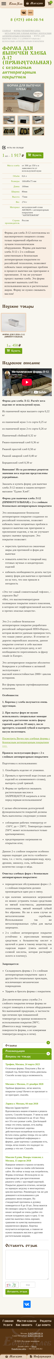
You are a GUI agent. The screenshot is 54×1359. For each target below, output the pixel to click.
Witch (34, 1346)
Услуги (7, 1324)
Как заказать (24, 1324)
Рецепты (45, 1320)
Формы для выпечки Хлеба (27, 31)
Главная (6, 31)
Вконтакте (24, 13)
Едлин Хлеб (15, 3)
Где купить (43, 1324)
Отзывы (27, 1045)
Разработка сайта (19, 1349)
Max (30, 13)
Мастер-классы (26, 1320)
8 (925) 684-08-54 (27, 20)
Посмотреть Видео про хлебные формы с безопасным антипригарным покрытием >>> (26, 742)
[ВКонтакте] (27, 1304)
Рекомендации (15, 1051)
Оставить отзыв (17, 1291)
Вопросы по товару (27, 1056)
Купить (37, 155)
